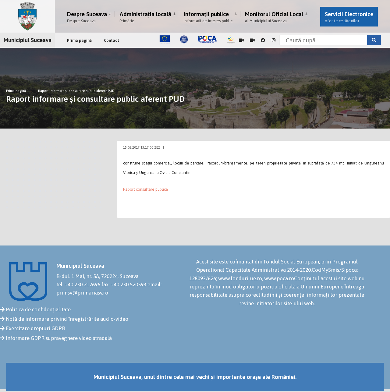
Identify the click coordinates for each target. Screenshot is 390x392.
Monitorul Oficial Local (274, 17)
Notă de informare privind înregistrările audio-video (67, 319)
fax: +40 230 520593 (123, 284)
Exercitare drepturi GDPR (35, 328)
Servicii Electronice (349, 17)
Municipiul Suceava (27, 40)
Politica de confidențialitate (38, 309)
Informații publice (208, 17)
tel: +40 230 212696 (78, 284)
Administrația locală (145, 17)
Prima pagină (79, 40)
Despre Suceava (87, 17)
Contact (111, 40)
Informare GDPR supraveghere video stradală (59, 338)
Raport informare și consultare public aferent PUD (76, 91)
